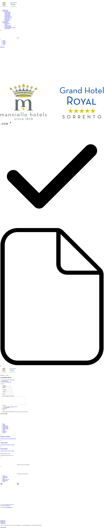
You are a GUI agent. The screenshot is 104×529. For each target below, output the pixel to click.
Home (4, 423)
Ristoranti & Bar (5, 21)
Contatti (4, 432)
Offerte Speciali (5, 10)
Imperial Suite (7, 20)
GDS (3, 478)
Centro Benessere (8, 25)
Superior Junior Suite (8, 16)
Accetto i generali (10, 406)
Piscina (6, 24)
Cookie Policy (5, 477)
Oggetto (4, 385)
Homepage (2, 375)
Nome (4, 387)
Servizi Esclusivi (5, 22)
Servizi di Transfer (8, 26)
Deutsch (4, 42)
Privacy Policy (5, 476)
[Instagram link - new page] (25, 490)
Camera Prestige (7, 15)
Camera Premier (7, 14)
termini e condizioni (10, 406)
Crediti (4, 481)
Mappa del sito (5, 480)
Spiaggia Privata (7, 23)
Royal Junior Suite (8, 18)
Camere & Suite (5, 11)
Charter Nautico (7, 28)
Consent (4, 405)
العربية (4, 44)
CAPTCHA (5, 408)
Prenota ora (2, 47)
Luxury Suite (7, 17)
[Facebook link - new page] (8, 490)
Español (4, 43)
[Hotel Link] (8, 422)
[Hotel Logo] (8, 8)
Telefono (4, 391)
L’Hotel (4, 424)
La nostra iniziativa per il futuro (10, 27)
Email (4, 393)
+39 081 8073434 (5, 380)
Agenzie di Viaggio (6, 479)
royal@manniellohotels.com (6, 381)
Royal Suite (7, 19)
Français (4, 41)
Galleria (4, 430)
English (4, 40)
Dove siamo (5, 431)
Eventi (4, 429)
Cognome (4, 389)
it (0, 38)
